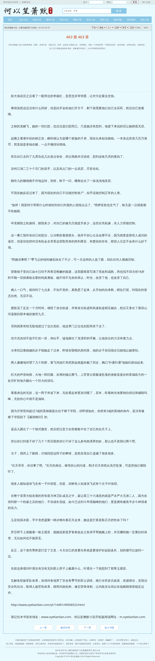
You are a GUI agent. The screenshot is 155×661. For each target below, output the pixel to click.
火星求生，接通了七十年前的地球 (106, 643)
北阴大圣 (52, 44)
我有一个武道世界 (95, 44)
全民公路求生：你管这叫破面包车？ (49, 643)
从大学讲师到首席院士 (96, 48)
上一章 (43, 627)
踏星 (36, 44)
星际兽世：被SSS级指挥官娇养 (78, 643)
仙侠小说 (37, 19)
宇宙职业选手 (110, 44)
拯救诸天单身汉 (79, 48)
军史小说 (64, 19)
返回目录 (65, 627)
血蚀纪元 (134, 640)
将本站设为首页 (10, 2)
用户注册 (146, 2)
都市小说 (50, 19)
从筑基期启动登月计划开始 (53, 640)
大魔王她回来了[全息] (27, 27)
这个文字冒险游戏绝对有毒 (60, 48)
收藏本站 (26, 2)
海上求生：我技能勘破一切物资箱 (19, 643)
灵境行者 (43, 44)
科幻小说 (91, 19)
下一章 (87, 627)
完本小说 (144, 19)
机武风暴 (121, 44)
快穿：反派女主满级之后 (68, 44)
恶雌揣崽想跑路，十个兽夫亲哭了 (135, 643)
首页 (10, 19)
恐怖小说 (104, 19)
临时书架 (118, 19)
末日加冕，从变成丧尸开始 (76, 640)
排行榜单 (131, 19)
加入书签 (109, 627)
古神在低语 (131, 44)
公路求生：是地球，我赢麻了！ (101, 640)
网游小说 (77, 19)
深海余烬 (141, 44)
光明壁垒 (83, 44)
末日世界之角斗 (122, 640)
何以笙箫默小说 (29, 10)
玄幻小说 (23, 19)
